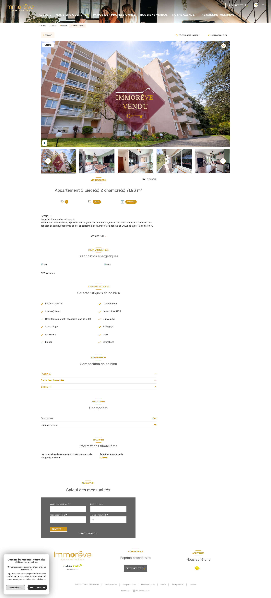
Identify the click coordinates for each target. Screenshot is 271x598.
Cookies (193, 585)
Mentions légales (148, 585)
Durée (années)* (96, 504)
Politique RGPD (178, 585)
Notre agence (183, 14)
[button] (223, 161)
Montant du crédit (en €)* (60, 504)
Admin (163, 585)
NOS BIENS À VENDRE (71, 14)
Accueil (45, 14)
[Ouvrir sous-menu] (88, 15)
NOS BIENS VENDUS (154, 14)
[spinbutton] (108, 519)
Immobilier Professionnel (114, 14)
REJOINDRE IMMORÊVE (218, 14)
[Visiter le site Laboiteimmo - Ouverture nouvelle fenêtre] (140, 591)
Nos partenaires (129, 585)
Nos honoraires (111, 585)
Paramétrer (16, 587)
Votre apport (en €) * (58, 515)
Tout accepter (37, 587)
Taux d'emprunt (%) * (99, 515)
